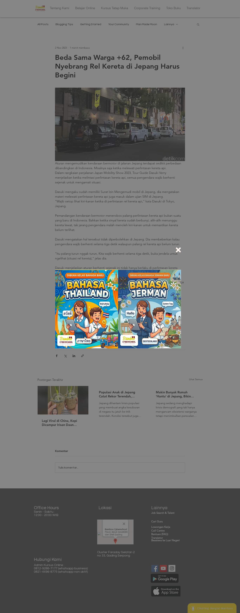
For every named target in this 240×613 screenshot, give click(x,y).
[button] (178, 250)
